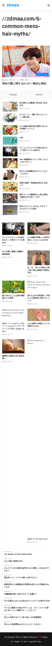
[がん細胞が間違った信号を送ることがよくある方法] (38, 228)
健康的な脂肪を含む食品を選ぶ (13, 357)
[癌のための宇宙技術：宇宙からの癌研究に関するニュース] (38, 287)
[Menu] (3, 6)
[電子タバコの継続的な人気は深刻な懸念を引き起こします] (10, 198)
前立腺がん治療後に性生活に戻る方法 (33, 104)
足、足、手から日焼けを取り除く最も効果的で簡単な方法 (38, 270)
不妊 (21, 137)
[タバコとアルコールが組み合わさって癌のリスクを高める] (10, 151)
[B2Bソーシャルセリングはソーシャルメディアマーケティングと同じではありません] (13, 315)
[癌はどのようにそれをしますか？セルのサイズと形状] (10, 210)
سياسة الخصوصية (34, 641)
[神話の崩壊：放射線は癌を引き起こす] (10, 187)
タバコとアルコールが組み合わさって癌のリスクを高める (33, 149)
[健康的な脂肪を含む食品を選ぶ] (13, 346)
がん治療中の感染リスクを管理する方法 (38, 325)
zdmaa (44, 637)
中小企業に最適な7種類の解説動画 (13, 253)
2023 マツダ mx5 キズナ (37, 539)
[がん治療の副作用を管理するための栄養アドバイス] (10, 130)
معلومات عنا (15, 641)
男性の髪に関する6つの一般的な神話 (24, 83)
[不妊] (10, 141)
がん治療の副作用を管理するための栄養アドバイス (33, 128)
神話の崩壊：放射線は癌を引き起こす (33, 184)
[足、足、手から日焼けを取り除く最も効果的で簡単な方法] (38, 257)
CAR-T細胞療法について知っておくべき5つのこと (34, 161)
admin (6, 80)
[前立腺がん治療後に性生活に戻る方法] (10, 107)
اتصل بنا (24, 641)
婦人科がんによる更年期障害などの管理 (13, 297)
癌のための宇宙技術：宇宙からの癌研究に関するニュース (38, 298)
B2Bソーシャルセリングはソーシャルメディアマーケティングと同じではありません (13, 327)
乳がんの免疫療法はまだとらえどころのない (33, 172)
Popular (13, 94)
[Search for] (48, 6)
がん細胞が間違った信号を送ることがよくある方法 (38, 239)
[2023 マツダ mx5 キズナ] (38, 438)
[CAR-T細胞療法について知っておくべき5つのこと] (10, 163)
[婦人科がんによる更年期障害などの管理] (13, 287)
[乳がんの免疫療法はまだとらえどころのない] (10, 175)
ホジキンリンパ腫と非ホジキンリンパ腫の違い (33, 116)
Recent (39, 94)
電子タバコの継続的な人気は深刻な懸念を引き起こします (33, 196)
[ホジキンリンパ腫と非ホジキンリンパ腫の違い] (10, 118)
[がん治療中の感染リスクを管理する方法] (38, 315)
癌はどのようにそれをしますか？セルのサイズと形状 (33, 208)
